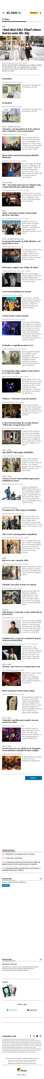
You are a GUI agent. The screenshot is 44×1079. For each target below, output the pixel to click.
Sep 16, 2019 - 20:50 (17, 694)
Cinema (4, 211)
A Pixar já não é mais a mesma (15, 316)
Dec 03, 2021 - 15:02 (15, 82)
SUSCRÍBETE (33, 13)
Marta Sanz (5, 588)
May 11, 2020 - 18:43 (16, 295)
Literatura (5, 610)
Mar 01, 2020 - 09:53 (19, 349)
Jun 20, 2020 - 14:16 (23, 271)
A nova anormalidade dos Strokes (16, 292)
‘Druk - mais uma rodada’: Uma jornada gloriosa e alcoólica (19, 214)
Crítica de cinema (7, 182)
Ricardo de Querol (7, 134)
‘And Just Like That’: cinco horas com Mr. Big (21, 31)
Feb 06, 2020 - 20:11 (17, 428)
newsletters (7, 879)
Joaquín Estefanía (7, 349)
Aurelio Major (6, 694)
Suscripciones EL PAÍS (29, 1060)
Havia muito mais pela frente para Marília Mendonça (20, 156)
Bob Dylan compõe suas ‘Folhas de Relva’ (20, 268)
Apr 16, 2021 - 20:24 (21, 218)
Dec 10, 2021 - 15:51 (21, 63)
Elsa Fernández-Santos (8, 190)
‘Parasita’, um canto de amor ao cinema (19, 585)
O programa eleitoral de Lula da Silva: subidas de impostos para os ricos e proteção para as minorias (21, 863)
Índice (25, 1063)
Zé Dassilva (7, 79)
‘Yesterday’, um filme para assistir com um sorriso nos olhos (20, 721)
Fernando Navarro (7, 271)
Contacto (8, 1058)
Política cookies (33, 1058)
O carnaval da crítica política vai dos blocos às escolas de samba (21, 372)
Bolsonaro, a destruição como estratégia (20, 854)
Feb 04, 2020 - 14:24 (16, 484)
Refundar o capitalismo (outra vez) (17, 345)
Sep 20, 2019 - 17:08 (18, 670)
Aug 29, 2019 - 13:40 (18, 726)
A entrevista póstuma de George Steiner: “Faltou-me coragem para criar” (20, 424)
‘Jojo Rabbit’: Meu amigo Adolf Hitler (18, 452)
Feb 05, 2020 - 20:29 (16, 456)
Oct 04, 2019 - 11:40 (30, 644)
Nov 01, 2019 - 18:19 (17, 618)
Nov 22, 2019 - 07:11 (21, 564)
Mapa (21, 1060)
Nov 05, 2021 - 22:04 (19, 161)
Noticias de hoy (32, 1063)
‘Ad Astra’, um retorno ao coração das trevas (21, 667)
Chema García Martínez (8, 644)
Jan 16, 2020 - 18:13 (18, 513)
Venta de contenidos (16, 1058)
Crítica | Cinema (6, 450)
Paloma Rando (6, 63)
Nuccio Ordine (6, 428)
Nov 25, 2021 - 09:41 (20, 134)
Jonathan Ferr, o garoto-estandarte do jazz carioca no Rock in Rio (21, 639)
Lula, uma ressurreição (14, 858)
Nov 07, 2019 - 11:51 (15, 588)
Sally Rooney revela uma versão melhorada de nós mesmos (22, 613)
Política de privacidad (13, 1060)
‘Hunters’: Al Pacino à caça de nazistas (19, 399)
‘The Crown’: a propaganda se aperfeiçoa (19, 534)
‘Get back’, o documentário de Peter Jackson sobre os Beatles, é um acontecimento (21, 130)
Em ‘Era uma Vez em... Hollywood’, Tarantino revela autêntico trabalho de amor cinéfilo (21, 750)
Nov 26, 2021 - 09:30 (15, 106)
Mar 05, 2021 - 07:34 (16, 247)
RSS (22, 1063)
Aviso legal (25, 1058)
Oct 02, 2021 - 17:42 (22, 190)
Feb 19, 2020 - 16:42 (18, 402)
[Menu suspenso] (3, 12)
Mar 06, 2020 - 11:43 (18, 319)
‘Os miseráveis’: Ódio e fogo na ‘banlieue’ (19, 510)
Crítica (6, 19)
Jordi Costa (5, 754)
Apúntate (6, 885)
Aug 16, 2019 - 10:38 (16, 754)
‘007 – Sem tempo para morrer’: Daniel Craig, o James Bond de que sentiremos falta (21, 186)
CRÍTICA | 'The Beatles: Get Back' (11, 127)
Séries (4, 26)
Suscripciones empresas (14, 1063)
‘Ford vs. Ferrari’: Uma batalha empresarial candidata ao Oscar (20, 480)
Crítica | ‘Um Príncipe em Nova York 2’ (13, 239)
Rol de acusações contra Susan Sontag (18, 691)
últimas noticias (8, 850)
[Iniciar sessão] (40, 12)
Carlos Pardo (6, 618)
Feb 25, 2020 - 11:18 (22, 376)
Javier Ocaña (6, 247)
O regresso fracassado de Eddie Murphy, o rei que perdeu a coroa (21, 242)
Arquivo (5, 982)
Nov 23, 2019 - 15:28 (22, 538)
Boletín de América (9, 964)
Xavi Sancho (5, 295)
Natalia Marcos (6, 402)
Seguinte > (33, 778)
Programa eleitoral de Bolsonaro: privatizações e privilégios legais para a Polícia (21, 869)
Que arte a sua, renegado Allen (15, 560)
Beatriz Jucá (5, 376)
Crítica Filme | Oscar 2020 (9, 508)
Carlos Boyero (6, 218)
